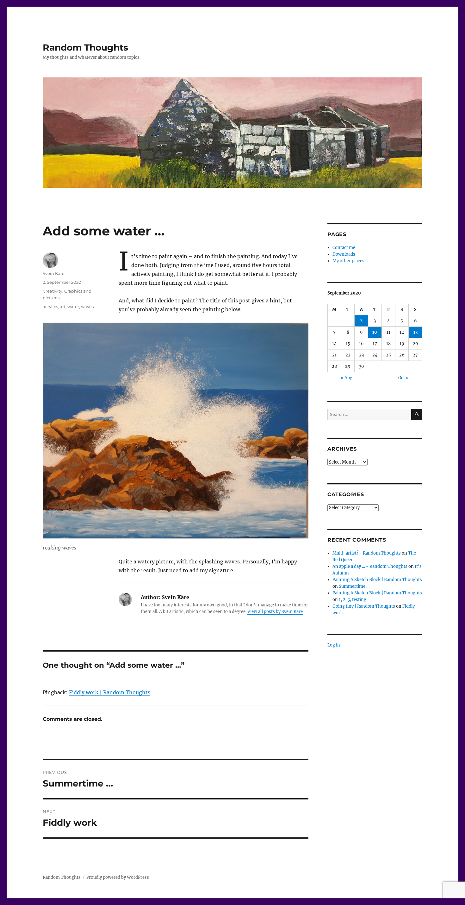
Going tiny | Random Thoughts (363, 606)
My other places (348, 261)
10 (374, 332)
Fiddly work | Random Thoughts (109, 692)
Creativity (52, 291)
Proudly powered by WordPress (117, 877)
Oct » (403, 377)
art (62, 306)
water (73, 306)
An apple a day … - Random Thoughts (369, 566)
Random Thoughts (85, 47)
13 (415, 332)
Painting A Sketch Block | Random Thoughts (377, 579)
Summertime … (354, 586)
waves (87, 306)
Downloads (343, 254)
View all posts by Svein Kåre (275, 611)
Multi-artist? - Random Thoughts (366, 553)
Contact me (343, 247)
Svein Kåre (54, 273)
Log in (333, 645)
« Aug (346, 377)
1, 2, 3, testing (352, 599)
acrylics (50, 306)
